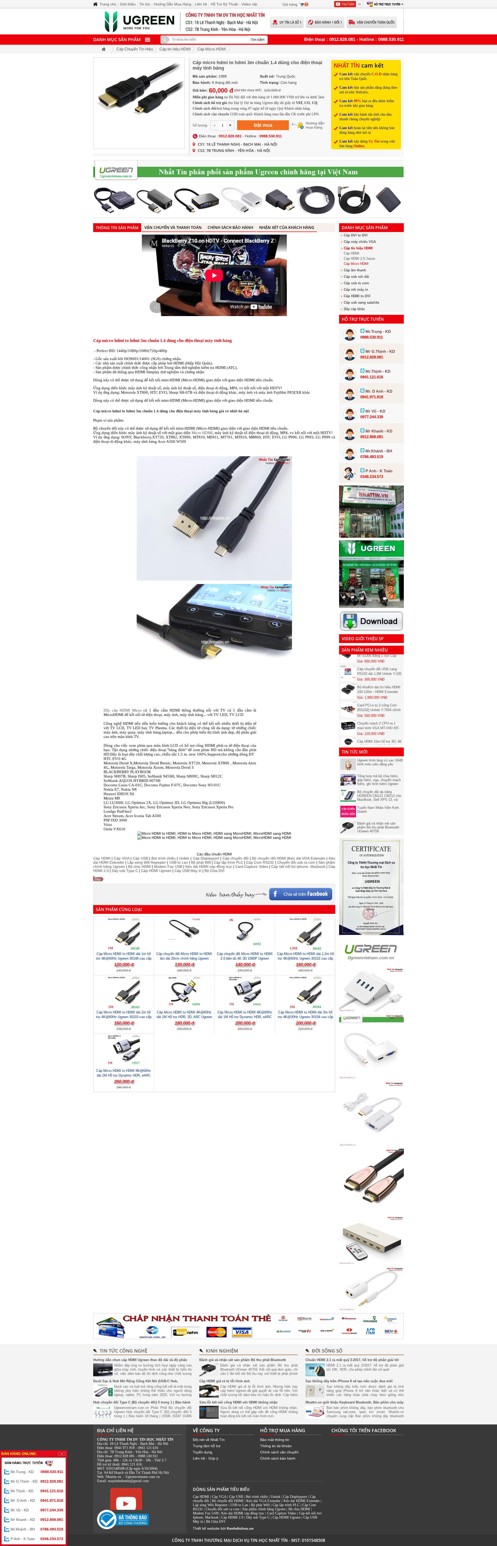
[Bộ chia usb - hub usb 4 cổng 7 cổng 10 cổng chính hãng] (371, 1010)
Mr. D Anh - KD (37, 1500)
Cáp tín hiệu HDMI (358, 248)
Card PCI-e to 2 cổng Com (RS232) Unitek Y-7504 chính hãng (379, 693)
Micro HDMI (202, 433)
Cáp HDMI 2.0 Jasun (359, 258)
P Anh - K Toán (37, 1539)
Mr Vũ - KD (37, 1510)
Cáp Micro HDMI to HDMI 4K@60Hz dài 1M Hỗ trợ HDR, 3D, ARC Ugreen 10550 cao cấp (184, 1017)
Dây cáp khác (354, 309)
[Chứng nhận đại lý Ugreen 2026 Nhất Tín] (371, 934)
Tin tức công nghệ (123, 1351)
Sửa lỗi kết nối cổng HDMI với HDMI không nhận (238, 1402)
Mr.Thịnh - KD (37, 1491)
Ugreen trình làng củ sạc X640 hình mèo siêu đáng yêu (380, 762)
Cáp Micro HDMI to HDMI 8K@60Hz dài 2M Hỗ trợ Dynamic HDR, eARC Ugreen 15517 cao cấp (123, 1075)
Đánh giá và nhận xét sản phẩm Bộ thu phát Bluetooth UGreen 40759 (378, 827)
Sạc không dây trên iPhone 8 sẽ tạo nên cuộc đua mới (349, 1381)
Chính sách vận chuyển (279, 1452)
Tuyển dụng (202, 1452)
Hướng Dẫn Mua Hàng (172, 4)
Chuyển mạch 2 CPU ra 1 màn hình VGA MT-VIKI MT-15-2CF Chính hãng (378, 711)
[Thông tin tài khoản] (248, 1326)
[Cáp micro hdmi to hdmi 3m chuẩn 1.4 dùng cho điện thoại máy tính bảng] (139, 103)
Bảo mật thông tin (274, 1440)
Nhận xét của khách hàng (286, 227)
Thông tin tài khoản (276, 1446)
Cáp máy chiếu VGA (360, 242)
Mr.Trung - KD (37, 1472)
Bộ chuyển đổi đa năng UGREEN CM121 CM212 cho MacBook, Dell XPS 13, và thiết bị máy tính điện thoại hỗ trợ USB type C (379, 799)
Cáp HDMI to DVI (357, 296)
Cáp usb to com (356, 283)
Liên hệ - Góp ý (205, 1458)
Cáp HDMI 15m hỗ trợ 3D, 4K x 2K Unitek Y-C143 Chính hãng (379, 729)
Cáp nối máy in (356, 290)
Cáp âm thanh (355, 270)
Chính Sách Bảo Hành (230, 227)
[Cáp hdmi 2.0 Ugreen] (371, 1212)
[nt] (371, 606)
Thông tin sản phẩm (117, 227)
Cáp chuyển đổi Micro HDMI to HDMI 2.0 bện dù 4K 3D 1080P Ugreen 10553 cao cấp (245, 958)
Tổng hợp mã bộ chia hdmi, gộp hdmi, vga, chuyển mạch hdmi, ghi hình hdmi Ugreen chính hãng (379, 782)
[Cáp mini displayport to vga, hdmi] (371, 1078)
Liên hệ (201, 4)
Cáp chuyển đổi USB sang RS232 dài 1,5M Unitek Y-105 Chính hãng (379, 657)
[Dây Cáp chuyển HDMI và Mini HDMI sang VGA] (371, 1145)
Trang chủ (108, 4)
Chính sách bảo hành (277, 1458)
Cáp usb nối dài (356, 277)
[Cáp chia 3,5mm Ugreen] (371, 1309)
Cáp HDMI (351, 253)
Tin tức (144, 4)
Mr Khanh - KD (37, 1520)
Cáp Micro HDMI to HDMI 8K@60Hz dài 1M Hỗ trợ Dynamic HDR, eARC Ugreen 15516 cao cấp (244, 1017)
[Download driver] (371, 630)
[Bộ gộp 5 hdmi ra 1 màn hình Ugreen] (371, 1263)
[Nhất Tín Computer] (248, 21)
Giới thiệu (128, 4)
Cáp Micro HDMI (356, 264)
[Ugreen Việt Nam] (371, 964)
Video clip (249, 4)
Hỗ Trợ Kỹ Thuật (224, 4)
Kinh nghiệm (222, 1351)
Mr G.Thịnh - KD (37, 1481)
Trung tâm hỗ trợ (207, 1446)
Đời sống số (327, 1351)
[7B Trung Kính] (371, 536)
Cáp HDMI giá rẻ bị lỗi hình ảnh (224, 1381)
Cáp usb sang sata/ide (361, 302)
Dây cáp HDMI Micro (123, 710)
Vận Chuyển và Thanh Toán (173, 227)
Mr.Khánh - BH (37, 1529)
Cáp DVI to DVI (356, 235)
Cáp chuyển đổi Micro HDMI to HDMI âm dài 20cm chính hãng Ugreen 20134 (184, 958)
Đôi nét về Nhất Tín (209, 1440)
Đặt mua (263, 125)
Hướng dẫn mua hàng (315, 125)
